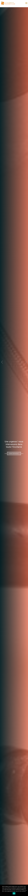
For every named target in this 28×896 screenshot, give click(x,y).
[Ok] (26, 890)
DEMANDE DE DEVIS (14, 456)
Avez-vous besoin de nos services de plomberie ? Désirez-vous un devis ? (14, 444)
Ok (14, 893)
